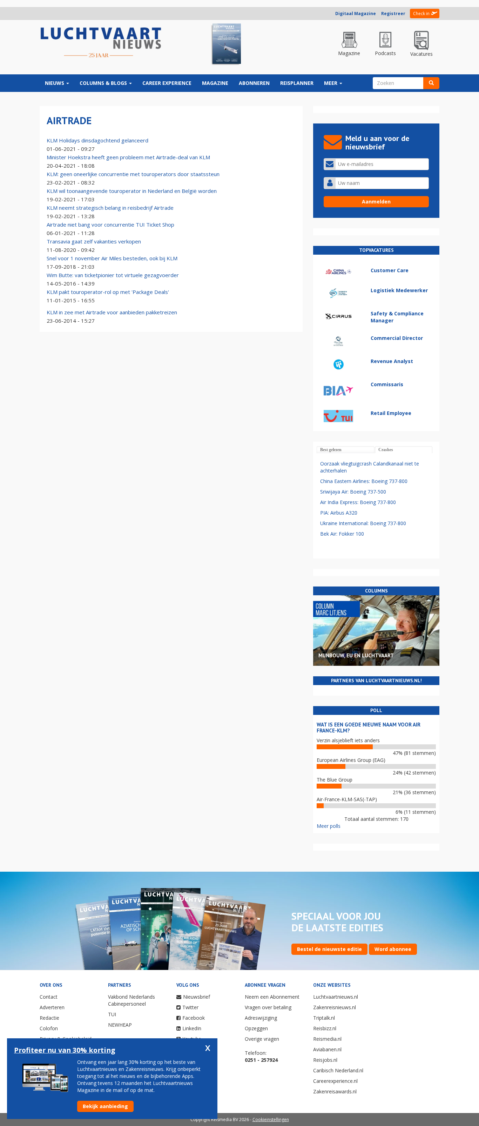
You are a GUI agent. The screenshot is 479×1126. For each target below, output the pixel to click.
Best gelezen (331, 449)
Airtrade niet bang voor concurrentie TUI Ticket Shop (110, 224)
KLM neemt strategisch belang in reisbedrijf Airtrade (110, 207)
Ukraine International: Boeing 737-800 (363, 523)
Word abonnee (393, 949)
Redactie (49, 1017)
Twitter (190, 1007)
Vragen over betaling (268, 1007)
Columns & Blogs (104, 83)
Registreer (393, 13)
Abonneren (254, 83)
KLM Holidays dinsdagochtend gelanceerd (97, 140)
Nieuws (55, 83)
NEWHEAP (120, 1024)
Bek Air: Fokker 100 (342, 533)
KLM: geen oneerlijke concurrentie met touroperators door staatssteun (133, 173)
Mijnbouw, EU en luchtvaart (356, 655)
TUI (112, 1014)
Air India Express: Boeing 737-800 (358, 502)
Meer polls (328, 826)
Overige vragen (262, 1038)
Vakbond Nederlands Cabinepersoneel (131, 1000)
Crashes (385, 449)
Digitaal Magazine (355, 13)
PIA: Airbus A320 (338, 512)
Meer (331, 83)
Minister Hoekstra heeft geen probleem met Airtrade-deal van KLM (128, 157)
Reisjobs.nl (325, 1060)
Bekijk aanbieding (105, 1106)
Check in (421, 13)
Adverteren (52, 1007)
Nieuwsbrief (196, 996)
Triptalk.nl (324, 1017)
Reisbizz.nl (324, 1028)
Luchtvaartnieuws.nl (335, 996)
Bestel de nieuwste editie (329, 949)
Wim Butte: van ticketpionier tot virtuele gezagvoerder (113, 275)
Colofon (49, 1028)
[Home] (101, 42)
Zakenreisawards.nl (335, 1091)
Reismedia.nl (327, 1038)
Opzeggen (256, 1028)
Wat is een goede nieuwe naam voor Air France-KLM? (368, 727)
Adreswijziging (261, 1017)
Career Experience (166, 83)
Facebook (193, 1017)
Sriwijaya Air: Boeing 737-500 (353, 491)
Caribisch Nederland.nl (338, 1070)
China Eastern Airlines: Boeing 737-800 (363, 481)
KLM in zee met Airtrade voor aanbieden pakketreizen (112, 312)
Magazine (215, 83)
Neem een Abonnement (272, 996)
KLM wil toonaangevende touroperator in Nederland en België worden (132, 190)
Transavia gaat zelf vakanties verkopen (94, 241)
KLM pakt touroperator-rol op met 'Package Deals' (108, 291)
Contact (49, 996)
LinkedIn (191, 1028)
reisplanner (296, 83)
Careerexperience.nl (335, 1081)
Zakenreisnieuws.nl (334, 1007)
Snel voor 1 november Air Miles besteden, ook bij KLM (112, 258)
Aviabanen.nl (327, 1049)
